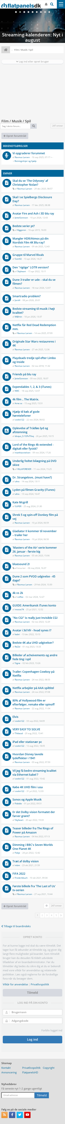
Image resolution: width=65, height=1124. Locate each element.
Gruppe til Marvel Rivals (28, 255)
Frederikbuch (21, 877)
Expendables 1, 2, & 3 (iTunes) (31, 387)
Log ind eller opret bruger (33, 61)
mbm (17, 865)
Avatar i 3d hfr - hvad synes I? (31, 630)
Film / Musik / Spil (16, 121)
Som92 (18, 258)
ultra (17, 481)
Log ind (32, 1039)
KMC (17, 390)
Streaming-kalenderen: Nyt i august (32, 26)
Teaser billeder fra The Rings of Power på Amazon (32, 830)
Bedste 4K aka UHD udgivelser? (33, 643)
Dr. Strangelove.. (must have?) (32, 477)
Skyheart (21, 271)
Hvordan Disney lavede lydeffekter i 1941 (27, 756)
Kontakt (6, 1067)
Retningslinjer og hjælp (25, 161)
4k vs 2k (17, 593)
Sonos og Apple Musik (27, 799)
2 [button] (42, 915)
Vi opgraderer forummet (28, 153)
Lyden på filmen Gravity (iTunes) (33, 490)
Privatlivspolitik (40, 984)
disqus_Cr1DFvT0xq (24, 436)
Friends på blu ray (24, 374)
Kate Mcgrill (20, 502)
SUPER (18, 506)
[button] (61, 915)
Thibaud (19, 733)
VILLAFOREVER (24, 469)
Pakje (17, 852)
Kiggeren (21, 230)
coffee (20, 596)
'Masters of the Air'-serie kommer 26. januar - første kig (34, 549)
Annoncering (9, 1072)
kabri (17, 634)
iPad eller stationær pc (27, 742)
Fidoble (18, 803)
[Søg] (34, 126)
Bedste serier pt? (23, 226)
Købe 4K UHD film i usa (27, 787)
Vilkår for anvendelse (15, 984)
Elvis (15, 717)
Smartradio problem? (26, 296)
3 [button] (46, 915)
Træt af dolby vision (25, 861)
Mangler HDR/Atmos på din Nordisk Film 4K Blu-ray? (30, 240)
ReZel (17, 646)
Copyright (48, 1067)
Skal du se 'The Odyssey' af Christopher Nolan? (30, 183)
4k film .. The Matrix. (25, 399)
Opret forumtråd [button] (16, 135)
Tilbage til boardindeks (17, 926)
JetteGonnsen (21, 217)
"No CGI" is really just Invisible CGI (35, 618)
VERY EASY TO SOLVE (26, 729)
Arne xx (18, 403)
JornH (17, 300)
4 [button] (51, 915)
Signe (17, 663)
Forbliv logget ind (51, 1030)
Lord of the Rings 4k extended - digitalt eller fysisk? (33, 446)
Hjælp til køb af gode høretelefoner (26, 414)
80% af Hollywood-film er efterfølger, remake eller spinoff (33, 702)
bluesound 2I (21, 564)
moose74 (19, 609)
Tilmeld (32, 992)
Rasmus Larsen (22, 157)
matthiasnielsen (22, 452)
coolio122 (19, 419)
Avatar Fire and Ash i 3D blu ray (33, 213)
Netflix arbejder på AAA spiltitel (33, 688)
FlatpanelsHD (30, 1072)
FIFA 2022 (18, 874)
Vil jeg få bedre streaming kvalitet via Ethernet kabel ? (34, 773)
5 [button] (56, 915)
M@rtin (18, 316)
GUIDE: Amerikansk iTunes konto (34, 605)
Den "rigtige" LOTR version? (30, 267)
